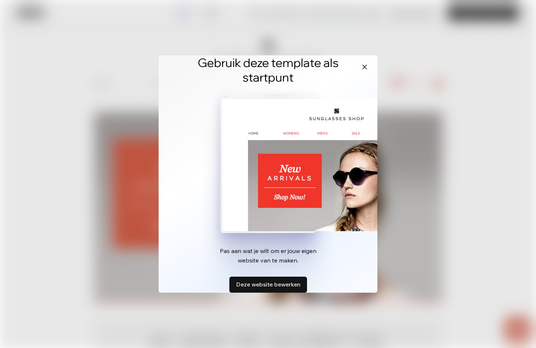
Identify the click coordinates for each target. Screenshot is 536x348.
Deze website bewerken (268, 284)
